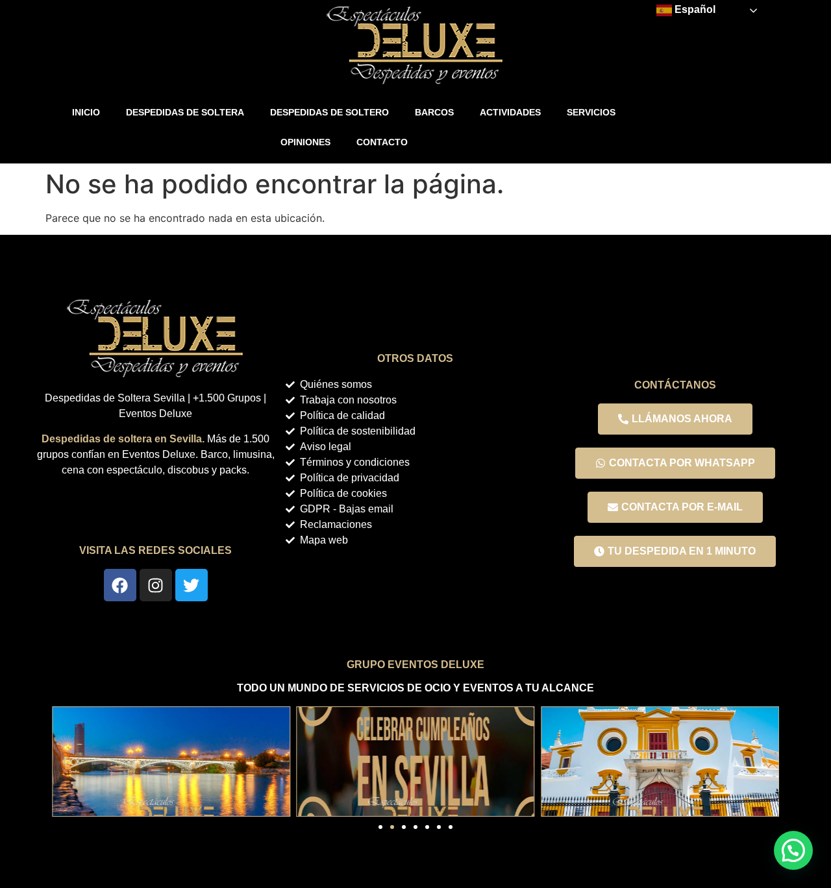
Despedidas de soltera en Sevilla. (123, 438)
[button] (64, 761)
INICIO (86, 112)
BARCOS (434, 112)
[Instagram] (156, 585)
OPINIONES (305, 142)
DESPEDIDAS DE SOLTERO (329, 112)
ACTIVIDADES (510, 112)
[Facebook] (120, 585)
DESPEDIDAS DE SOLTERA (185, 112)
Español (693, 9)
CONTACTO (382, 142)
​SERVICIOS (591, 112)
